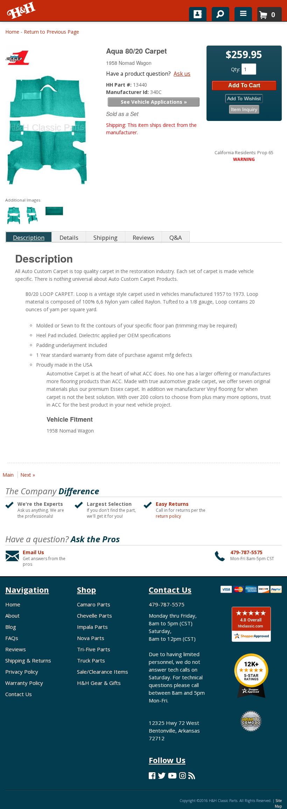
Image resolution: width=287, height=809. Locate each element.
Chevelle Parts (94, 615)
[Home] (22, 10)
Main (8, 474)
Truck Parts (91, 660)
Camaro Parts (93, 604)
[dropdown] (243, 14)
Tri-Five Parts (93, 649)
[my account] (197, 14)
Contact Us (18, 694)
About (12, 615)
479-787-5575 (246, 552)
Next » (27, 474)
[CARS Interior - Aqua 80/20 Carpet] (47, 59)
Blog (10, 626)
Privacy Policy (21, 671)
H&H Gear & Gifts (99, 682)
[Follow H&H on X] (162, 775)
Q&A (175, 237)
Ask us (182, 73)
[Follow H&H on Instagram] (182, 775)
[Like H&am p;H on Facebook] (152, 775)
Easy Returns (172, 504)
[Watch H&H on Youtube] (172, 775)
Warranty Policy (24, 682)
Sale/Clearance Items (102, 671)
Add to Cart (244, 85)
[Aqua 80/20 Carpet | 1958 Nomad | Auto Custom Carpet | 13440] (47, 131)
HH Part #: (119, 84)
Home (12, 31)
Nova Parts (90, 637)
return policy (168, 516)
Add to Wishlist (244, 98)
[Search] (218, 12)
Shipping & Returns (28, 660)
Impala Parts (92, 626)
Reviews (15, 649)
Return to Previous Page (51, 31)
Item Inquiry (244, 109)
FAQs (11, 637)
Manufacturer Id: (128, 92)
